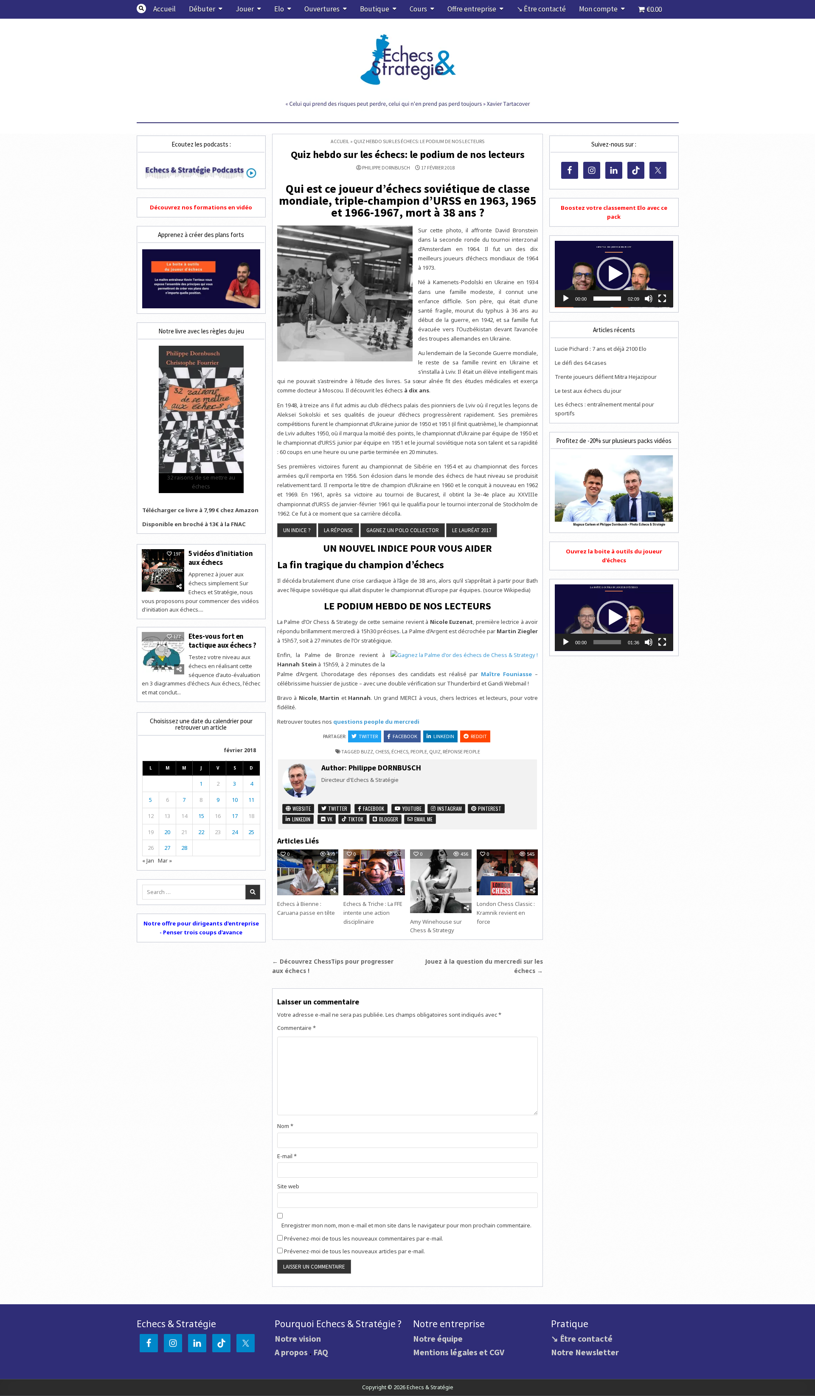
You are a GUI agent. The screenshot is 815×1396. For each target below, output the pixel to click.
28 (184, 848)
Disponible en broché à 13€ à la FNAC (194, 524)
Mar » (165, 860)
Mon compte (598, 9)
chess (382, 751)
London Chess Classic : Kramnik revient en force (506, 912)
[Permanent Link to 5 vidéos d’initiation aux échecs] (163, 570)
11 (251, 800)
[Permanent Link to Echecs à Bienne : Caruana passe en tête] (307, 872)
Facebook (405, 736)
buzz (367, 751)
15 (201, 816)
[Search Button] (141, 8)
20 (167, 832)
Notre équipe (438, 1338)
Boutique (374, 9)
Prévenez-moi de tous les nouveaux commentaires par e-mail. (363, 1238)
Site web (288, 1186)
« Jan (148, 860)
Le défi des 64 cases (581, 363)
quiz (435, 751)
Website (301, 808)
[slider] (607, 298)
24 (235, 832)
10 (235, 800)
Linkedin (443, 736)
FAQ (320, 1352)
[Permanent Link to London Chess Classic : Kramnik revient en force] (507, 872)
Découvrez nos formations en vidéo (201, 207)
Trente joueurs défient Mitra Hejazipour (606, 377)
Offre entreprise (471, 9)
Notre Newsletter (585, 1352)
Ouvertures (322, 9)
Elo (279, 9)
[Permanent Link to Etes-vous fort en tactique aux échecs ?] (163, 653)
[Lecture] (566, 298)
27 (167, 848)
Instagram (449, 808)
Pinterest (489, 808)
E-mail (287, 1156)
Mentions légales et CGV (458, 1352)
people (418, 751)
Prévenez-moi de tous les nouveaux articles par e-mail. (354, 1251)
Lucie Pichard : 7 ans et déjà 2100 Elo (600, 349)
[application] (614, 274)
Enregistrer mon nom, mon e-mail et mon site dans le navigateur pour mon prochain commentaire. (406, 1225)
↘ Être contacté (541, 9)
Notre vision (298, 1338)
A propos (291, 1352)
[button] (614, 274)
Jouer (245, 9)
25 (251, 832)
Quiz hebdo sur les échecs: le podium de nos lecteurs (408, 154)
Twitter (368, 736)
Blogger (388, 819)
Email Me (423, 819)
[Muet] (648, 298)
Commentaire (296, 1028)
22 (201, 832)
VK (329, 819)
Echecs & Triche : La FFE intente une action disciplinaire (372, 912)
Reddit (479, 736)
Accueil (164, 9)
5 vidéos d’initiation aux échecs (220, 558)
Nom (285, 1126)
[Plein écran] (662, 298)
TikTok (355, 819)
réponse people (461, 751)
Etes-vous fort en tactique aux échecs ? (222, 640)
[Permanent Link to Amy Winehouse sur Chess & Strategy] (440, 881)
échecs (399, 751)
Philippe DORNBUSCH (386, 167)
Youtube (411, 808)
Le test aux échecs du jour (588, 391)
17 (235, 816)
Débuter (202, 9)
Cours (418, 9)
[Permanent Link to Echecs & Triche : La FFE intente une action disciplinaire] (374, 872)
